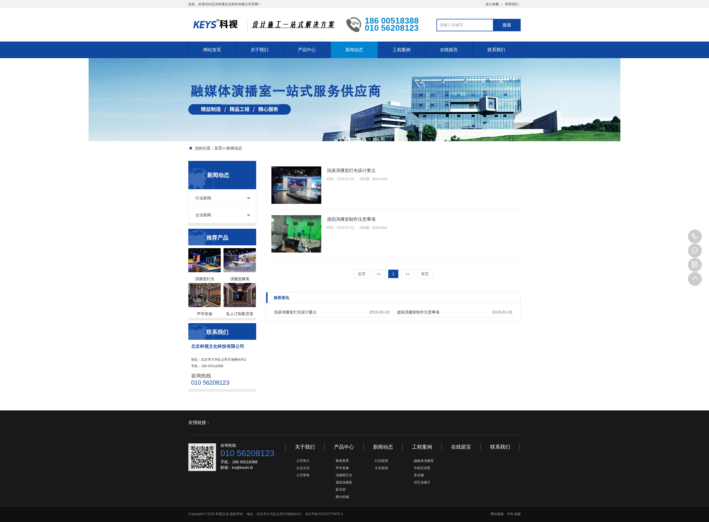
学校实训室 (422, 468)
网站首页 (212, 49)
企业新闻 (203, 215)
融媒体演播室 (424, 461)
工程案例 (401, 49)
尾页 (425, 274)
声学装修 (342, 468)
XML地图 (514, 514)
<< (379, 274)
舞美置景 (342, 461)
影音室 (341, 490)
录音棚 (419, 475)
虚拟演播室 (344, 482)
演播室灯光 (344, 475)
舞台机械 (342, 497)
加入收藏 (492, 4)
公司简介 (303, 461)
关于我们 (259, 49)
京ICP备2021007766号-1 (324, 514)
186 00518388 (695, 236)
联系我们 (511, 4)
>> (407, 274)
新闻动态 (354, 49)
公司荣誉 (303, 475)
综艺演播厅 (422, 482)
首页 (218, 148)
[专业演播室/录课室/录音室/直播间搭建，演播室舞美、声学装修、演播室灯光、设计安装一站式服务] (263, 24)
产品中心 (307, 49)
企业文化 (303, 468)
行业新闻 (203, 198)
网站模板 (497, 514)
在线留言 (449, 49)
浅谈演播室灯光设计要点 (295, 312)
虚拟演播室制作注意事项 (418, 312)
